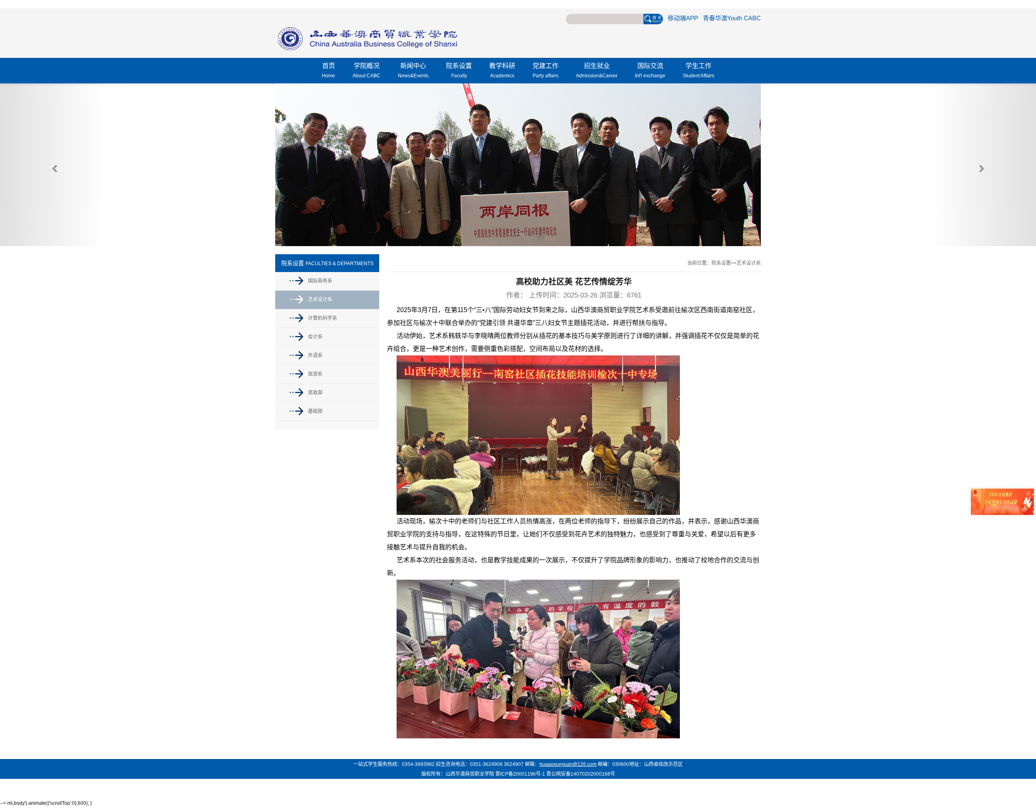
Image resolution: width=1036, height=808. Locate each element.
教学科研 (502, 70)
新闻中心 (413, 70)
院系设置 (459, 70)
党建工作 (545, 70)
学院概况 (366, 70)
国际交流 (650, 70)
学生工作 (698, 70)
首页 (328, 70)
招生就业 (597, 70)
